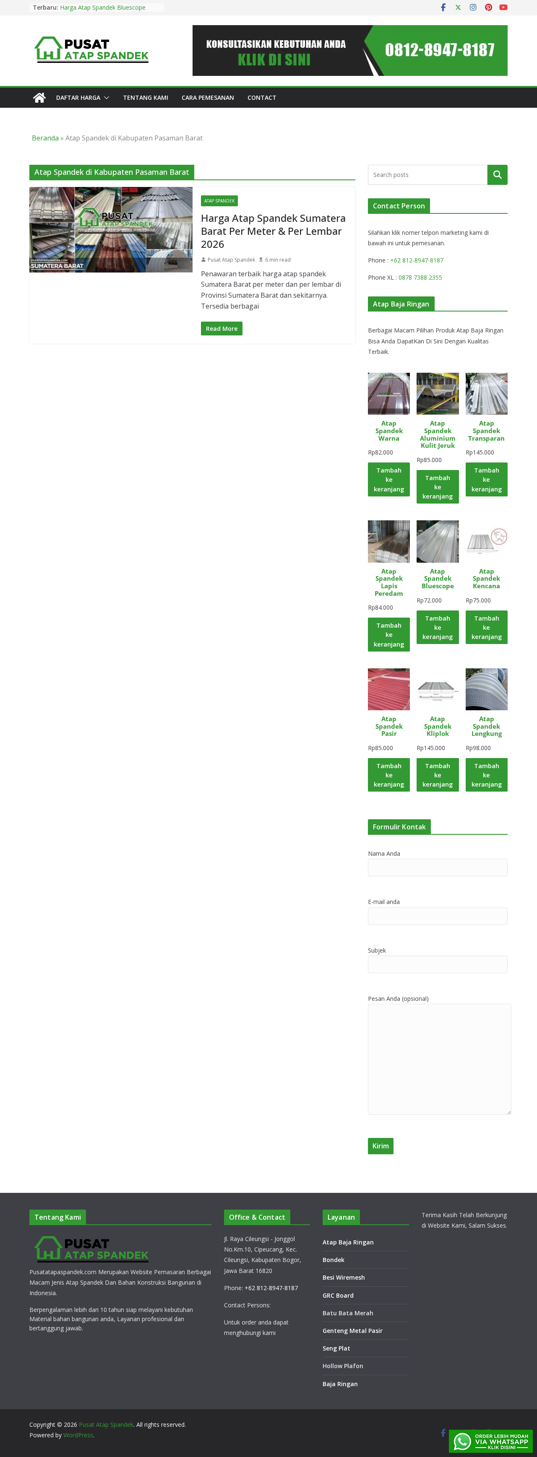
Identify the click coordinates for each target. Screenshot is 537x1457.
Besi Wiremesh (344, 1277)
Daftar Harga (78, 97)
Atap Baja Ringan (348, 1242)
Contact (262, 97)
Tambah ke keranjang (389, 479)
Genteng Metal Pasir (353, 1331)
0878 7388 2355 (420, 277)
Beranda (45, 138)
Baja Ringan (340, 1384)
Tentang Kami (145, 97)
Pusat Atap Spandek (231, 259)
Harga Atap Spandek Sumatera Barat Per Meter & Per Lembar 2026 (273, 231)
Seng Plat (336, 1348)
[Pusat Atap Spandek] (39, 98)
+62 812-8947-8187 (416, 260)
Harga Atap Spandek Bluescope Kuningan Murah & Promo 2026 (103, 11)
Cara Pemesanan (208, 97)
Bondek (333, 1260)
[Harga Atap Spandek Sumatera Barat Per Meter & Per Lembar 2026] (111, 230)
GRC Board (338, 1295)
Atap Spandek (219, 201)
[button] (104, 98)
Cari (497, 174)
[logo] (92, 1238)
